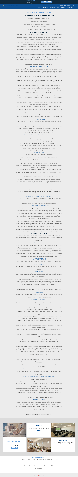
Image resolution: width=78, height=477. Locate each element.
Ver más (39, 430)
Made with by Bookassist (39, 475)
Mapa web (26, 465)
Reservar (14, 448)
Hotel (39, 7)
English (65, 5)
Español (68, 5)
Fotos (58, 7)
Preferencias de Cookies (50, 465)
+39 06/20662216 (50, 459)
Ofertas (68, 7)
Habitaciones (45, 7)
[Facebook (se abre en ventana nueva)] (39, 462)
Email (57, 459)
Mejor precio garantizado (41, 465)
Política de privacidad (32, 465)
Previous (3, 438)
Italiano (61, 5)
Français (72, 5)
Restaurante (52, 7)
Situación (63, 7)
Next (26, 438)
